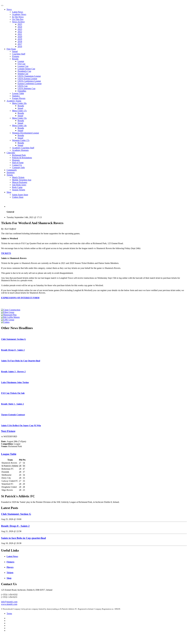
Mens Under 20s (19, 103)
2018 (20, 41)
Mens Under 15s (19, 118)
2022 (20, 31)
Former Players (18, 98)
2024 (20, 27)
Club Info (11, 153)
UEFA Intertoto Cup (26, 88)
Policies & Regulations (22, 157)
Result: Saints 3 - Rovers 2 (13, 371)
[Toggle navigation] (2, 5)
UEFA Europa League (27, 78)
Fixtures (15, 56)
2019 (20, 39)
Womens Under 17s (20, 140)
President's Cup (24, 71)
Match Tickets (18, 177)
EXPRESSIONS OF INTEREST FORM (20, 298)
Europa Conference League (30, 83)
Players (10, 567)
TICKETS (6, 253)
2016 (20, 46)
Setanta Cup (23, 73)
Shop (9, 192)
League (21, 61)
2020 (20, 36)
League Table (18, 93)
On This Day (18, 19)
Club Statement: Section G (13, 339)
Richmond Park (19, 155)
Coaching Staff (18, 54)
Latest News (17, 12)
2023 (20, 29)
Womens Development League (25, 133)
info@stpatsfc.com (9, 602)
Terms (9, 613)
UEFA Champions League (29, 76)
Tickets (10, 175)
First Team (11, 49)
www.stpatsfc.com (9, 604)
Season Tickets (18, 190)
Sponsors (11, 172)
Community (12, 170)
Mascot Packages (19, 182)
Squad (15, 51)
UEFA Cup (23, 86)
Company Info (18, 167)
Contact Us (17, 165)
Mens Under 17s (19, 111)
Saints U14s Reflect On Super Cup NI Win (21, 425)
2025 (20, 24)
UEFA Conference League (29, 81)
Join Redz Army (19, 185)
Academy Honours (20, 150)
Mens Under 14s (19, 125)
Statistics (16, 96)
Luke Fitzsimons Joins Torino (15, 382)
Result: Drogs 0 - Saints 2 (13, 350)
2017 (20, 44)
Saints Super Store (20, 194)
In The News (18, 17)
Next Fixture (8, 431)
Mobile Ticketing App (21, 180)
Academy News (19, 14)
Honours (16, 160)
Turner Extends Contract (13, 414)
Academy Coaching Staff (23, 148)
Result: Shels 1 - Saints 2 (12, 404)
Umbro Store (17, 197)
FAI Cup (21, 64)
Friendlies (22, 91)
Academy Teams (14, 101)
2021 (20, 34)
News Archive (18, 22)
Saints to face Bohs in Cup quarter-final (23, 538)
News (9, 9)
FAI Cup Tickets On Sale (13, 393)
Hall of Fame (18, 162)
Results (15, 59)
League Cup (23, 66)
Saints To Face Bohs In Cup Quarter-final (20, 361)
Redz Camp (17, 187)
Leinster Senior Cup (26, 69)
